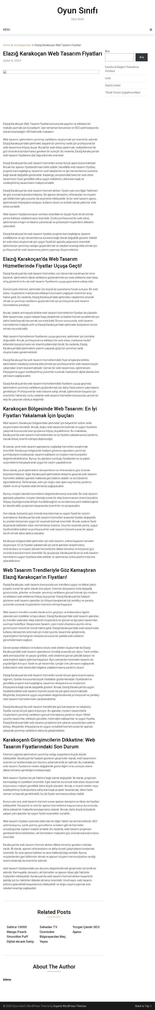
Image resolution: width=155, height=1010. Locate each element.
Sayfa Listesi (112, 85)
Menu (6, 29)
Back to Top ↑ (143, 1006)
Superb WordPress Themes (69, 1006)
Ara (107, 51)
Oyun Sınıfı (77, 10)
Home (6, 45)
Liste (108, 78)
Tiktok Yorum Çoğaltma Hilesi (122, 92)
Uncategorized (22, 45)
